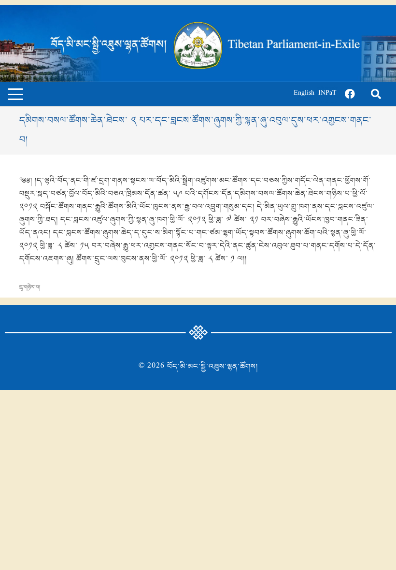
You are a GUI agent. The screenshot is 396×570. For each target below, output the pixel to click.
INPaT (327, 94)
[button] (15, 94)
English (304, 94)
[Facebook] (349, 94)
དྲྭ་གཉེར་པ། (29, 287)
